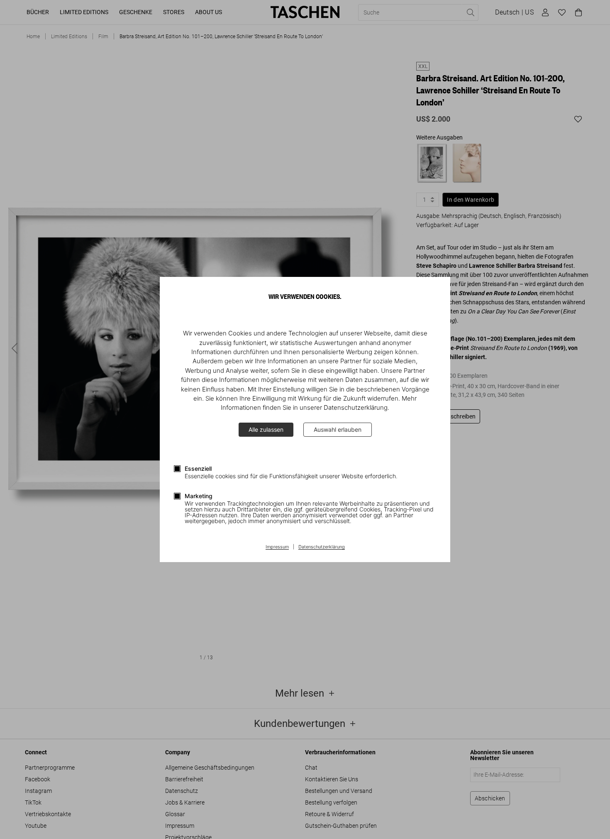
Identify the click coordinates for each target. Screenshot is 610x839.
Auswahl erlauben (337, 429)
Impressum (277, 547)
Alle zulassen (266, 429)
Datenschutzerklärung (321, 547)
